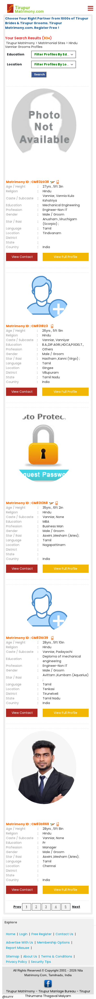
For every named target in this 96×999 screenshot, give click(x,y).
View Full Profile (65, 257)
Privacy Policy (16, 962)
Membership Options (53, 942)
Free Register (41, 934)
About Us (30, 956)
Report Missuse (17, 948)
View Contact (22, 257)
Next (76, 907)
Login (23, 934)
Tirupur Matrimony (20, 43)
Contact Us (64, 934)
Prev (17, 907)
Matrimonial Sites (51, 43)
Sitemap (12, 956)
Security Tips (41, 962)
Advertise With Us (19, 942)
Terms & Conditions (56, 956)
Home (10, 934)
